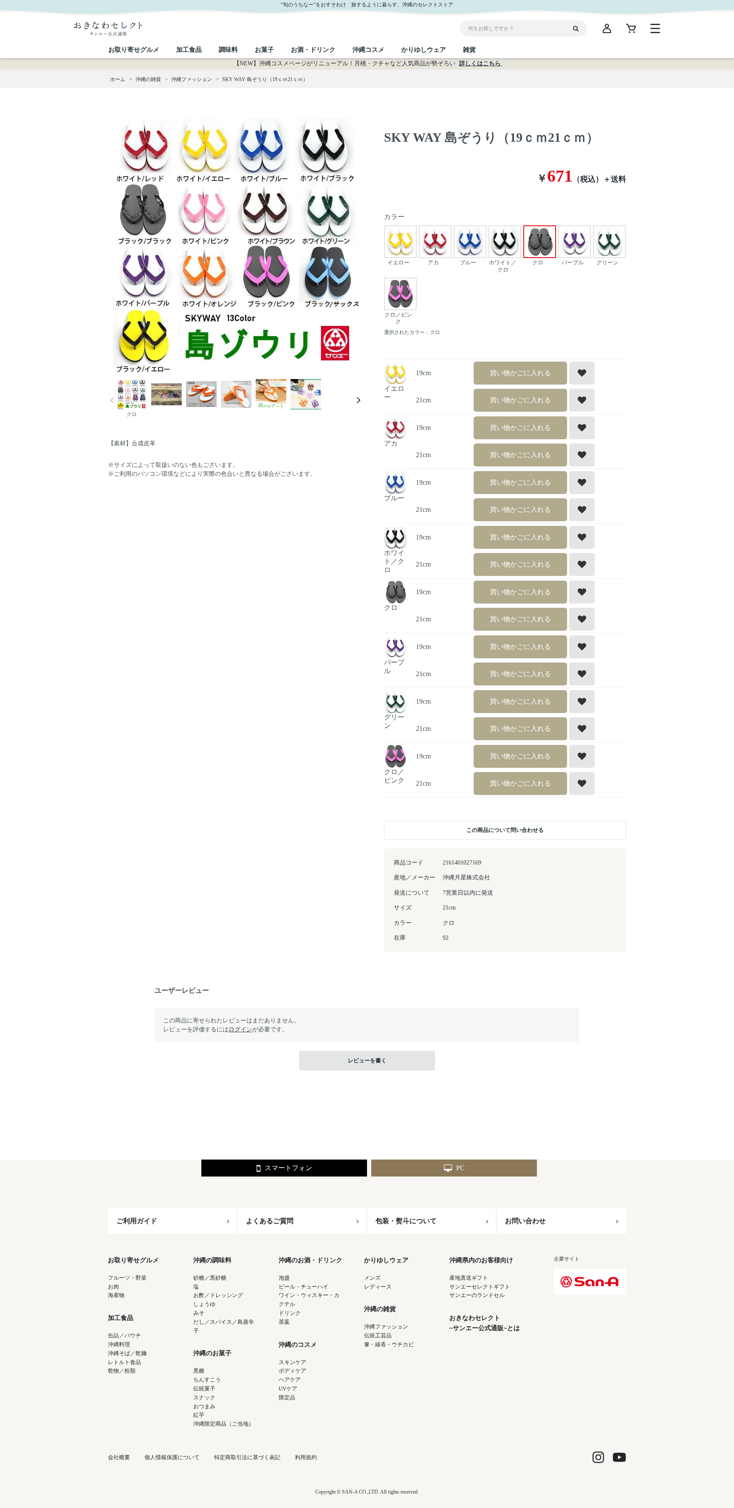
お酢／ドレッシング (218, 1295)
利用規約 (306, 1457)
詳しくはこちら (481, 63)
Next (358, 400)
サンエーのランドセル (477, 1295)
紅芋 (198, 1415)
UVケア (288, 1388)
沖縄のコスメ (298, 1344)
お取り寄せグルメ (133, 1260)
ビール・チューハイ (303, 1286)
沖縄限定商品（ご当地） (223, 1424)
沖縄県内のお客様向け (481, 1260)
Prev (112, 400)
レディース (378, 1286)
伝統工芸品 (378, 1335)
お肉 (113, 1286)
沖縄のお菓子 (212, 1353)
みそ (198, 1313)
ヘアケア (290, 1379)
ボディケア (292, 1371)
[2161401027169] (131, 395)
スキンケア (292, 1362)
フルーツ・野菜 (127, 1278)
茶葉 (284, 1322)
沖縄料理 (119, 1344)
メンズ (372, 1278)
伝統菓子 (204, 1388)
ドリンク (290, 1313)
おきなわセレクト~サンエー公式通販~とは (484, 1322)
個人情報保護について (172, 1457)
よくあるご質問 (270, 1220)
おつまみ (204, 1406)
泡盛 (284, 1278)
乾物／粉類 (122, 1371)
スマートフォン (288, 1167)
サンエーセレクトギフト (479, 1286)
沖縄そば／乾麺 (127, 1353)
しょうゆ (204, 1304)
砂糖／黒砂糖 (209, 1278)
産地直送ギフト (468, 1278)
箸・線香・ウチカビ (389, 1344)
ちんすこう (207, 1379)
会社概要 (119, 1457)
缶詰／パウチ (124, 1335)
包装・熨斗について (406, 1220)
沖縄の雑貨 (380, 1309)
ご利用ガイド (136, 1220)
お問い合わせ (525, 1220)
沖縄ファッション (386, 1326)
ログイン (240, 1029)
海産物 (116, 1295)
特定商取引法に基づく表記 (247, 1457)
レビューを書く (367, 1060)
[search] (579, 28)
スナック (204, 1397)
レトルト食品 (124, 1362)
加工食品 (120, 1317)
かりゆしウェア (386, 1260)
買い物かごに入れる (520, 372)
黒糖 (198, 1371)
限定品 (287, 1397)
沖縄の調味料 (212, 1260)
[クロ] (235, 245)
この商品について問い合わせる (505, 830)
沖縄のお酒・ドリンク (310, 1260)
